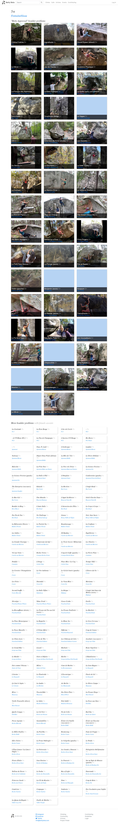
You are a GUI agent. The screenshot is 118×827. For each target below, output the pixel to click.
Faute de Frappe (93, 732)
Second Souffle (18, 590)
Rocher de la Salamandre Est (53, 389)
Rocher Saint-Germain (92, 794)
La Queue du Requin (20, 800)
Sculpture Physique (86, 67)
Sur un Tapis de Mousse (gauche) (94, 761)
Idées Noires (17, 740)
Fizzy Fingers (84, 239)
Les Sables (17, 533)
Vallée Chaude (41, 802)
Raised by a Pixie (52, 239)
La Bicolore (66, 486)
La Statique (17, 190)
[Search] (41, 2)
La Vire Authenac (44, 570)
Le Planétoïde (43, 674)
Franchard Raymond (67, 632)
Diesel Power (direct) (87, 42)
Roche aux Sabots (17, 340)
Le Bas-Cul (17, 497)
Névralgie (16, 601)
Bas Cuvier (47, 93)
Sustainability (43, 721)
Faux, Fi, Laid (43, 447)
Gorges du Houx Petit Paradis (45, 659)
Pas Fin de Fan (18, 515)
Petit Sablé (66, 701)
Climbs (47, 2)
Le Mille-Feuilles (19, 732)
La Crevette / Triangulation (21, 571)
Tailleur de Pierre (19, 771)
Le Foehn (41, 771)
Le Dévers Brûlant (93, 455)
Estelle (89, 601)
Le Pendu (90, 740)
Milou (40, 665)
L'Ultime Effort (43, 630)
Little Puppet (83, 363)
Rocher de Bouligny (42, 763)
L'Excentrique (67, 674)
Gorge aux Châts (82, 241)
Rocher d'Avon (82, 364)
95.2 (78, 44)
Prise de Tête (42, 639)
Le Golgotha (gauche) (70, 740)
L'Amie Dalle (42, 506)
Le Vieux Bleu (67, 581)
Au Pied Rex (42, 732)
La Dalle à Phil (43, 475)
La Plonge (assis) (52, 264)
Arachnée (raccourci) (94, 639)
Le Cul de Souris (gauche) (70, 571)
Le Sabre (41, 701)
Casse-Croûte (67, 601)
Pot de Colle (66, 712)
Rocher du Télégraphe (67, 783)
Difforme (65, 630)
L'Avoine (16, 674)
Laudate (90, 447)
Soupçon (82, 289)
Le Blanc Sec (67, 621)
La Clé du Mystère (44, 780)
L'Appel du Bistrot (68, 497)
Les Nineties (91, 542)
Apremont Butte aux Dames (44, 469)
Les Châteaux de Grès (70, 639)
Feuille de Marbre (44, 800)
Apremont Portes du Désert (20, 93)
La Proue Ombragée (45, 740)
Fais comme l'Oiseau (20, 665)
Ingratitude (50, 42)
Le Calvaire (48, 290)
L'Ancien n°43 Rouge (69, 438)
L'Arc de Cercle (68, 429)
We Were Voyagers (20, 239)
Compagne (41, 789)
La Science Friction (94, 466)
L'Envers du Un (92, 570)
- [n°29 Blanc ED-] (20, 438)
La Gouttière (50, 165)
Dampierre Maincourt (51, 167)
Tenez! (40, 533)
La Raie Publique (52, 92)
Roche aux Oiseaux (50, 315)
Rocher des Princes (17, 783)
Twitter (39, 818)
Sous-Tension (42, 760)
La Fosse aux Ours (93, 701)
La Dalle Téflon (43, 590)
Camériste (17, 789)
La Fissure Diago (93, 692)
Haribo (65, 656)
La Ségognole (89, 668)
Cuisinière (88, 555)
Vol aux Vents (18, 553)
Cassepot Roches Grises (43, 555)
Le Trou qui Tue (52, 412)
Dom (64, 780)
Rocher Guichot (16, 792)
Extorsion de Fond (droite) (56, 141)
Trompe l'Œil (91, 561)
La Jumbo (41, 683)
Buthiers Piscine (16, 526)
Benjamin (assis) (52, 289)
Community (64, 816)
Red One (90, 712)
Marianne (90, 581)
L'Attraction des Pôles (70, 506)
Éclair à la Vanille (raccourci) (67, 722)
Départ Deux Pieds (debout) (46, 456)
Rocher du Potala (17, 414)
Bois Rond (80, 93)
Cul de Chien (15, 167)
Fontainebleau (19, 15)
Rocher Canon (49, 364)
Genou (64, 515)
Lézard (40, 648)
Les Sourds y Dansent (70, 749)
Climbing (63, 814)
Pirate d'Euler (18, 760)
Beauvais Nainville (66, 500)
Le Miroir (16, 67)
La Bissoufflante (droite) (22, 610)
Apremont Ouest (82, 69)
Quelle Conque (18, 712)
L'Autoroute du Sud (45, 542)
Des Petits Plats (68, 692)
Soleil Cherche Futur (94, 497)
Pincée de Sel (92, 674)
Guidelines (88, 816)
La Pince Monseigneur (21, 621)
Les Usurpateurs (85, 338)
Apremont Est (89, 469)
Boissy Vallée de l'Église (67, 517)
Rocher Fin (89, 783)
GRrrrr (15, 141)
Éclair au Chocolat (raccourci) (92, 722)
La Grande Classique (20, 542)
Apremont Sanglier (17, 491)
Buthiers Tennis (16, 142)
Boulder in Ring (19, 506)
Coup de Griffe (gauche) (71, 553)
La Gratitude (17, 429)
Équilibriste (91, 533)
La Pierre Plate (92, 553)
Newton (16, 387)
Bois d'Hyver (15, 509)
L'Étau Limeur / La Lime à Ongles (21, 750)
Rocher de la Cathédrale (18, 774)
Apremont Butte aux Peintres (69, 469)
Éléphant (80, 167)
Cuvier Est (39, 584)
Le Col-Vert (42, 712)
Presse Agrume (18, 721)
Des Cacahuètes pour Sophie (96, 790)
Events (64, 2)
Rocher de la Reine (17, 389)
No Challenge (43, 515)
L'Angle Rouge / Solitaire (88, 387)
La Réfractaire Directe (21, 524)
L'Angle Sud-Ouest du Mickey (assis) (93, 591)
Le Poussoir (66, 760)
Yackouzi (16, 455)
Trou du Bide (42, 692)
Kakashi (41, 486)
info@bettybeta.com (42, 820)
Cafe (52, 2)
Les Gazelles (83, 141)
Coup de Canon (92, 630)
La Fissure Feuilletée (69, 610)
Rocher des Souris (83, 389)
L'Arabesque (66, 447)
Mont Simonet (89, 694)
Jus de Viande (51, 67)
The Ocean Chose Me (87, 215)
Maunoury (80, 290)
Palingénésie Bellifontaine (95, 750)
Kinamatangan (51, 387)
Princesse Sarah (19, 780)
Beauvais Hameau (42, 500)
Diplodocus (40, 593)
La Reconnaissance (66, 668)
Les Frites (16, 581)
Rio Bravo (90, 438)
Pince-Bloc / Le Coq (69, 561)
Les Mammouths (65, 686)
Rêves (15, 692)
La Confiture (91, 524)
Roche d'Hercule (82, 340)
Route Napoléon (93, 648)
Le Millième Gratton (86, 190)
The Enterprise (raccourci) (21, 487)
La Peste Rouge (43, 429)
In (13, 313)
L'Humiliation (92, 656)
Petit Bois (88, 703)
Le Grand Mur (18, 648)
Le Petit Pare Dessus (21, 264)
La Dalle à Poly (84, 165)
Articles (58, 2)
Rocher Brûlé (15, 364)
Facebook (39, 816)
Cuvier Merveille (16, 593)
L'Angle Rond (92, 486)
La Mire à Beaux (19, 363)
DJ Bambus (66, 533)
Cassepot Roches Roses (67, 555)
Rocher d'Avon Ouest (42, 752)
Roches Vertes (43, 553)
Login (87, 818)
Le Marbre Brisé (52, 190)
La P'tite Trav (43, 466)
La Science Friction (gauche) (22, 476)
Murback (65, 648)
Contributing (72, 2)
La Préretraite (43, 749)
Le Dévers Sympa (93, 683)
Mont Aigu (14, 315)
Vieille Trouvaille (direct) (21, 702)
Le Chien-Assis (18, 639)
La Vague (82, 116)
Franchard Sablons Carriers (53, 241)
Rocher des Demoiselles (43, 774)
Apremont (14, 449)
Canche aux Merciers (51, 142)
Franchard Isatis (16, 192)
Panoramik (91, 771)
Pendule (16, 561)
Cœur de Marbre (68, 665)
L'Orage (41, 561)
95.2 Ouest (48, 69)
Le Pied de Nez (43, 524)
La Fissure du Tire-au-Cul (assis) (46, 611)
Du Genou (16, 165)
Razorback (17, 116)
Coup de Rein (92, 780)
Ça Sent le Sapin (19, 683)
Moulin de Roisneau (42, 703)
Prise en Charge (52, 215)
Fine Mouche (42, 497)
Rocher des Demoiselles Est (93, 774)
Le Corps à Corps (93, 506)
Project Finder (64, 820)
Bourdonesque (67, 524)
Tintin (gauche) (19, 289)
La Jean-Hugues (93, 665)
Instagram (40, 814)
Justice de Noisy (16, 290)
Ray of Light (66, 771)
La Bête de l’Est (68, 455)
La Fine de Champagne (46, 438)
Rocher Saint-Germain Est (52, 414)
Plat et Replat (84, 264)
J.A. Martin (47, 266)
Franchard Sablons (91, 632)
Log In (114, 2)
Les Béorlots (40, 686)
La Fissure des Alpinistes (23, 92)
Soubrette (65, 789)
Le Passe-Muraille (19, 630)
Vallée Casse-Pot (16, 802)
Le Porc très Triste (69, 466)
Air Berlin (66, 683)
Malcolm (16, 466)
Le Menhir (17, 656)
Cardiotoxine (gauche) (95, 475)
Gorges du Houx (16, 659)
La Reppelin (42, 621)
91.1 (12, 44)
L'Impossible (50, 363)
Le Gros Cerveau (93, 621)
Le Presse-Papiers (20, 215)
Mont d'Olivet (65, 694)
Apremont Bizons (41, 449)
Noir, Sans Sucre (93, 515)
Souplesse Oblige (52, 116)
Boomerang (66, 732)
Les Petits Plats (52, 338)
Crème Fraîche (18, 42)
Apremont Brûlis (41, 460)
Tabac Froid (42, 601)
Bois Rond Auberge (83, 118)
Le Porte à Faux (19, 338)
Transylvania (83, 313)
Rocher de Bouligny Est (67, 763)
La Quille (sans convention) (89, 92)
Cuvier (14, 575)
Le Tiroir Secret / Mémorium (71, 543)
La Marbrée (91, 610)
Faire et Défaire (43, 656)
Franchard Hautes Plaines (19, 604)
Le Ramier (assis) (52, 313)
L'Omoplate (66, 475)
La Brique (66, 590)
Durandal (41, 581)
